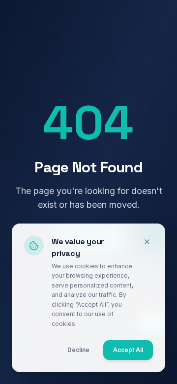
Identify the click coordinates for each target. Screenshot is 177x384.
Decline (78, 349)
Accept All (128, 349)
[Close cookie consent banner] (147, 242)
